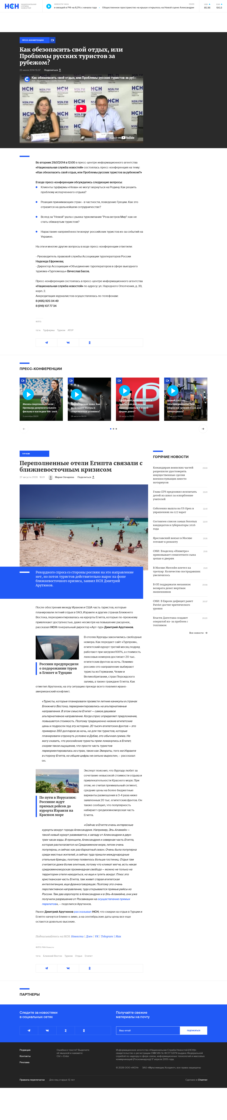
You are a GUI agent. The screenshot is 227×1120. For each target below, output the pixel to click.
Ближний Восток (52, 955)
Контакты (25, 1056)
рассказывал (83, 912)
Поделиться (51, 70)
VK (97, 936)
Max (118, 936)
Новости (77, 936)
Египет (89, 955)
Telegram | (108, 936)
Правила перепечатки (32, 1079)
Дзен (89, 936)
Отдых (78, 955)
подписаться (193, 1030)
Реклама (24, 1062)
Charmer (202, 1079)
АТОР (71, 330)
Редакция (25, 1050)
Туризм (61, 330)
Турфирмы (49, 330)
